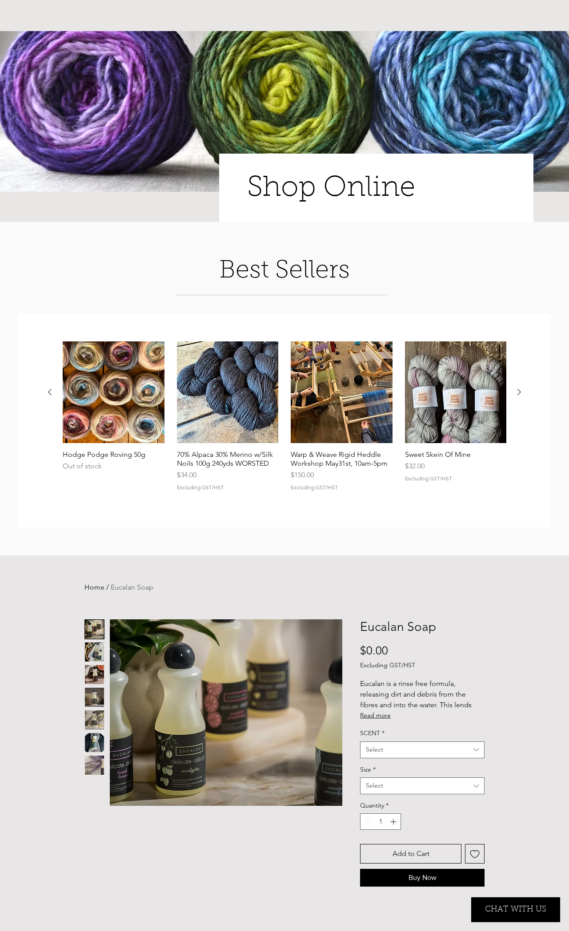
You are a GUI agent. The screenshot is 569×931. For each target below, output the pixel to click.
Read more (375, 715)
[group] (284, 420)
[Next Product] (519, 392)
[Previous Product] (49, 392)
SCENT (372, 733)
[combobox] (422, 749)
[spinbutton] (381, 821)
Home (94, 587)
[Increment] (394, 821)
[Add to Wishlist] (475, 854)
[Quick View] (113, 392)
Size (368, 769)
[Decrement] (367, 821)
